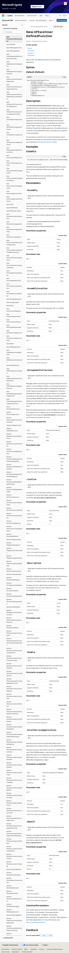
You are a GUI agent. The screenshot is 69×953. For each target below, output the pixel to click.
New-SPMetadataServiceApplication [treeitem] (14, 64)
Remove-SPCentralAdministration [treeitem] (13, 570)
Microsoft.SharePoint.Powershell (40, 26)
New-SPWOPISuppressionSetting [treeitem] (14, 371)
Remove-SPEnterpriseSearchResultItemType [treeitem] (14, 795)
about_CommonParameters (35, 922)
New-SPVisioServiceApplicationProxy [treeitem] (14, 338)
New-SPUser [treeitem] (10, 305)
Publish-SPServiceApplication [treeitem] (12, 413)
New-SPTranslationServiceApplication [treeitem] (14, 258)
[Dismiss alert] (65, 3)
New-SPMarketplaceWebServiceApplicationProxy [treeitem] (14, 56)
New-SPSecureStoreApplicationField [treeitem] (14, 163)
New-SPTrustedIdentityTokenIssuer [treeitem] (14, 273)
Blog (25, 949)
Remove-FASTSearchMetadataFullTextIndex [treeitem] (14, 467)
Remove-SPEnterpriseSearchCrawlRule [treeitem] (14, 696)
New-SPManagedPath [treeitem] (12, 51)
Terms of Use (5, 952)
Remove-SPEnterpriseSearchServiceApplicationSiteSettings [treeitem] (14, 833)
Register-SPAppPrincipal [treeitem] (13, 425)
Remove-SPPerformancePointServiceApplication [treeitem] (14, 921)
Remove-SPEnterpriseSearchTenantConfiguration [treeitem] (14, 849)
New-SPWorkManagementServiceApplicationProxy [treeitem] (14, 401)
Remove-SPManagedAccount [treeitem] (12, 911)
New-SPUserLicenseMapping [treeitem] (13, 310)
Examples (30, 53)
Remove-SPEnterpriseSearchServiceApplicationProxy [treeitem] (14, 826)
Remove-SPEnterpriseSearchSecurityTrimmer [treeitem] (14, 811)
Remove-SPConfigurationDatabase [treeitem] (14, 584)
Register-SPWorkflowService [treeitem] (12, 430)
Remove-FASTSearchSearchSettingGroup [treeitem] (14, 503)
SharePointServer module (39, 41)
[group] (47, 88)
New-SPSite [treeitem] (9, 204)
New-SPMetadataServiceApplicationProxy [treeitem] (14, 72)
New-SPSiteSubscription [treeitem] (13, 211)
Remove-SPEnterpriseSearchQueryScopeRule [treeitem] (14, 780)
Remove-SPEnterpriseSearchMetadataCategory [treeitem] (14, 727)
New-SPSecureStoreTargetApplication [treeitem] (14, 186)
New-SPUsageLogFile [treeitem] (12, 302)
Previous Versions (17, 949)
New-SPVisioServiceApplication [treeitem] (14, 332)
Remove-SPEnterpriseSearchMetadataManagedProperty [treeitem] (14, 734)
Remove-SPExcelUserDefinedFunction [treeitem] (14, 899)
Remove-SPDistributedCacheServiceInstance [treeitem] (14, 620)
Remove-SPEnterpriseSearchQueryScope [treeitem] (14, 772)
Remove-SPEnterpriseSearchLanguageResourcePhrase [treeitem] (14, 711)
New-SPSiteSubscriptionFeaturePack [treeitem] (14, 216)
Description (31, 50)
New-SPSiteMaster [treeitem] (12, 208)
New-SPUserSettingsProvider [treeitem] (13, 315)
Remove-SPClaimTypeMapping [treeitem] (13, 579)
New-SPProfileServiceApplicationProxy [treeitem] (14, 127)
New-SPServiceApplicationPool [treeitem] (14, 192)
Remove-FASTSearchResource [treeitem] (12, 496)
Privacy (41, 949)
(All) (27, 259)
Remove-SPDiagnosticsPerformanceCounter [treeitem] (14, 612)
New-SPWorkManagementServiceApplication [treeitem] (14, 394)
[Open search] (60, 15)
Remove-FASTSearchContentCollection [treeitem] (14, 444)
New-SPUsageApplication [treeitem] (14, 299)
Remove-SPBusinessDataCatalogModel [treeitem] (14, 563)
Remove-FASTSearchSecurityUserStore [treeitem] (14, 516)
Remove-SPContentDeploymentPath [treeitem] (14, 602)
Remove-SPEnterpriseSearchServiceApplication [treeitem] (14, 818)
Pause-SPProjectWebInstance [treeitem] (13, 408)
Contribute (34, 949)
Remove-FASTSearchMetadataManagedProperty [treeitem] (14, 482)
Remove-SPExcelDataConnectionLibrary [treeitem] (14, 880)
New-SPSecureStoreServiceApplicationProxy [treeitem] (14, 178)
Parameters (31, 55)
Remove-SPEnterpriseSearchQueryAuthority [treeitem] (14, 750)
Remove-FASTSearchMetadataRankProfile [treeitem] (14, 489)
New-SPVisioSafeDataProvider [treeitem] (13, 326)
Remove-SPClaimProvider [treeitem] (14, 574)
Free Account (62, 20)
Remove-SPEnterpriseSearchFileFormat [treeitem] (14, 704)
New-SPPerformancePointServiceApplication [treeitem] (14, 79)
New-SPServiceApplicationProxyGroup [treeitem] (14, 199)
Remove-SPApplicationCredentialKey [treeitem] (14, 550)
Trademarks (15, 952)
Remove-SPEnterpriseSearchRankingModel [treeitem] (14, 788)
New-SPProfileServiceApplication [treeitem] (14, 119)
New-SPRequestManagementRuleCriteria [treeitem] (14, 150)
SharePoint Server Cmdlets (48, 142)
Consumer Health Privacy (54, 949)
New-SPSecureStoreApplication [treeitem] (14, 157)
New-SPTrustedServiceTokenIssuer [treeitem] (14, 294)
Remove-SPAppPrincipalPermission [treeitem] (14, 557)
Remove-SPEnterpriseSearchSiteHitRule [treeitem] (14, 841)
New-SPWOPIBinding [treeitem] (12, 365)
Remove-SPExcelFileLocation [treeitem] (12, 892)
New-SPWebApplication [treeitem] (13, 347)
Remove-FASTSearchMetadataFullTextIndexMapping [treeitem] (14, 474)
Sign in (65, 15)
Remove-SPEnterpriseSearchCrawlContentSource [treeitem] (14, 650)
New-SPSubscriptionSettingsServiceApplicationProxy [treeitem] (14, 250)
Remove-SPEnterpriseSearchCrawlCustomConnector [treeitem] (14, 658)
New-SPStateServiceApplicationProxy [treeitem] (14, 229)
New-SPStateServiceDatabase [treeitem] (13, 236)
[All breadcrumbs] (27, 26)
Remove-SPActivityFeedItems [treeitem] (12, 535)
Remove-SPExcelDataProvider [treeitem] (12, 887)
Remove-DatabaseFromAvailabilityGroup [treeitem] (14, 436)
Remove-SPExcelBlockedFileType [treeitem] (13, 874)
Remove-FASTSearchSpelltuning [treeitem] (13, 522)
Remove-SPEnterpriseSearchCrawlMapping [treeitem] (14, 689)
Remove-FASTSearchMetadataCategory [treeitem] (14, 451)
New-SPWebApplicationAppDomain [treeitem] (13, 352)
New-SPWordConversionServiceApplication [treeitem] (14, 378)
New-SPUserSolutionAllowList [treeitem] (13, 321)
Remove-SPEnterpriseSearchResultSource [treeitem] (14, 803)
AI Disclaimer (5, 949)
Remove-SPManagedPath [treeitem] (14, 915)
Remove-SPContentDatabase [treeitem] (12, 590)
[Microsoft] (3, 15)
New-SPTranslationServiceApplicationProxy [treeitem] (14, 265)
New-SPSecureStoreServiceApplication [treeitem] (14, 171)
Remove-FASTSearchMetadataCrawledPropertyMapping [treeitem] (14, 459)
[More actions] (66, 26)
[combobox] (12, 28)
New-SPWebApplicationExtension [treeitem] (14, 360)
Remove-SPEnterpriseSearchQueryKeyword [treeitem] (14, 765)
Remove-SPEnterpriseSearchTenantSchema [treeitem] (14, 856)
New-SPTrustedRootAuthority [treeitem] (13, 279)
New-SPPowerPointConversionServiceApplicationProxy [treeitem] (14, 112)
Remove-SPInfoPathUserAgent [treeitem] (12, 905)
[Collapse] (22, 25)
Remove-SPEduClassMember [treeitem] (12, 627)
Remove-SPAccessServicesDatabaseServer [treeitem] (14, 529)
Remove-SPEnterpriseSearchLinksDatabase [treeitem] (14, 719)
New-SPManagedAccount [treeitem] (14, 47)
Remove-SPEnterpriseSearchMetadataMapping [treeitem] (14, 742)
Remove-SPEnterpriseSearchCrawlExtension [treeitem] (14, 673)
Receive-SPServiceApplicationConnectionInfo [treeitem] (14, 420)
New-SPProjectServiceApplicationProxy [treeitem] (14, 142)
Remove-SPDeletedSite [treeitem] (13, 607)
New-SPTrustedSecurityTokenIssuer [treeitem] (14, 286)
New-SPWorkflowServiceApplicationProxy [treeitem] (14, 386)
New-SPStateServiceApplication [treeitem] (14, 223)
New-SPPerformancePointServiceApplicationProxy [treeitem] (14, 87)
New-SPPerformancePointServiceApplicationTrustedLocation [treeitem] (14, 95)
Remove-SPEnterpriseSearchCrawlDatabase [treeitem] (14, 666)
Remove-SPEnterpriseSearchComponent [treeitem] (14, 633)
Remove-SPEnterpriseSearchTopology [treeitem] (14, 864)
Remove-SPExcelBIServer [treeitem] (13, 869)
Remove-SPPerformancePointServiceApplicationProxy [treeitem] (14, 928)
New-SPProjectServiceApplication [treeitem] (14, 135)
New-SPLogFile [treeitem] (10, 44)
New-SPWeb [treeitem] (10, 343)
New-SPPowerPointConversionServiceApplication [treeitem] (14, 104)
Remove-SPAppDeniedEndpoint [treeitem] (13, 544)
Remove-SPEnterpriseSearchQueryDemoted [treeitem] (14, 757)
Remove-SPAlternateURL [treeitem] (13, 539)
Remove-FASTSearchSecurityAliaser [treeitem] (14, 509)
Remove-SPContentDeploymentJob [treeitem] (14, 595)
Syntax (30, 48)
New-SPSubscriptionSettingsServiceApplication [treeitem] (14, 242)
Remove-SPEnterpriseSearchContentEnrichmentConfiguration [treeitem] (14, 642)
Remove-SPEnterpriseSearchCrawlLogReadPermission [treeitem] (14, 681)
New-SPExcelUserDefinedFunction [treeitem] (14, 39)
